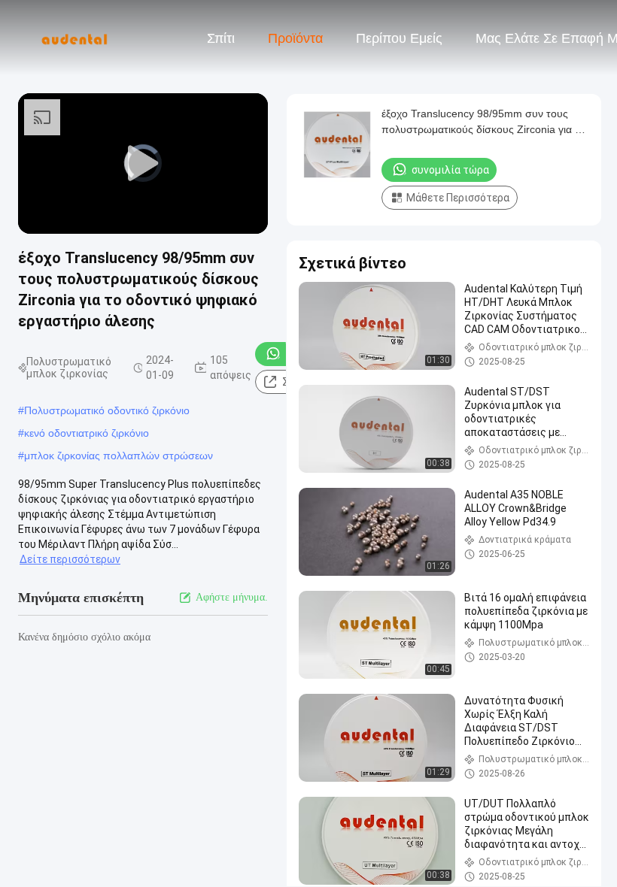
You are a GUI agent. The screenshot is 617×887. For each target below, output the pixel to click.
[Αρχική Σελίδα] (73, 38)
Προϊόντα (295, 38)
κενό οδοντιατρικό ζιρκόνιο (86, 433)
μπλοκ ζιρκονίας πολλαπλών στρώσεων (118, 456)
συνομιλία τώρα (450, 170)
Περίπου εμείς (399, 38)
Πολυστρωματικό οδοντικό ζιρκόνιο (107, 410)
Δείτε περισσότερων (70, 559)
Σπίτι (221, 38)
